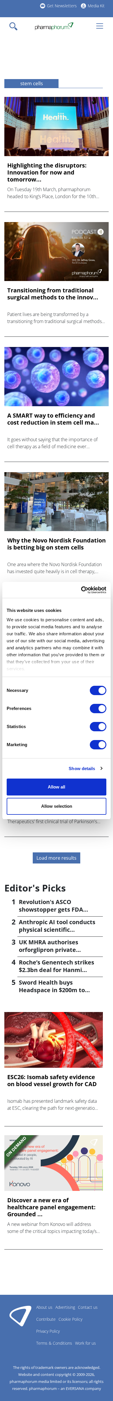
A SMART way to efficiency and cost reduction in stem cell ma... (53, 419)
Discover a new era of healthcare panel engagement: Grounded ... (51, 1207)
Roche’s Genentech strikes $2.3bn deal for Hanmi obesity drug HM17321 (56, 969)
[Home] (54, 26)
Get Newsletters (62, 5)
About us (44, 1307)
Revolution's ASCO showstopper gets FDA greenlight (51, 909)
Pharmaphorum (20, 1315)
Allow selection (56, 806)
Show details (82, 768)
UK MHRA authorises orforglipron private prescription (48, 949)
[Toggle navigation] (15, 26)
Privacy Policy (48, 1331)
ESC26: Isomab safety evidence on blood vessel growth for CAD (52, 1081)
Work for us (85, 1343)
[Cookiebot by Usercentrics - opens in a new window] (81, 590)
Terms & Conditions (54, 1343)
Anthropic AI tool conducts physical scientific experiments (57, 929)
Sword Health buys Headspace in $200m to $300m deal (52, 990)
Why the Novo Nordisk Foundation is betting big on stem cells (56, 544)
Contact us (88, 1307)
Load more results (56, 858)
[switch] (98, 708)
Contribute (46, 1319)
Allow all (56, 786)
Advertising (65, 1307)
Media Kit (96, 5)
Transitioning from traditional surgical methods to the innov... (52, 294)
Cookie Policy (70, 1319)
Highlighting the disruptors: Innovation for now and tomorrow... (47, 172)
